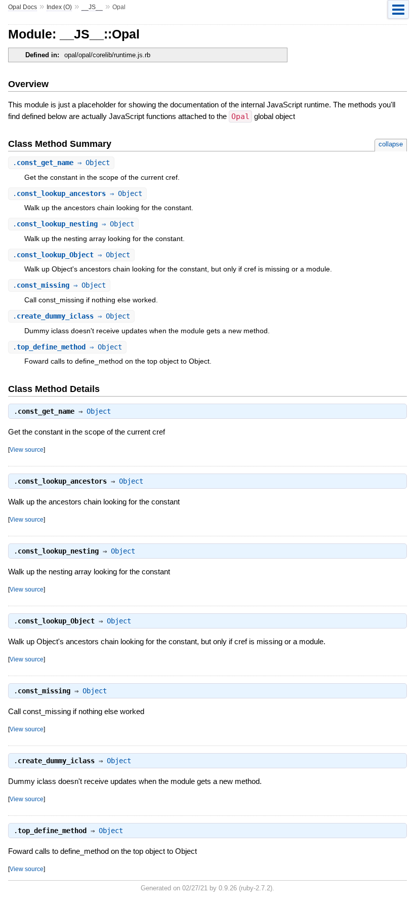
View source (27, 449)
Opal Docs (22, 7)
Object (99, 411)
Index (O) (59, 7)
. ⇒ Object (61, 163)
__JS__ (92, 7)
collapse (391, 144)
